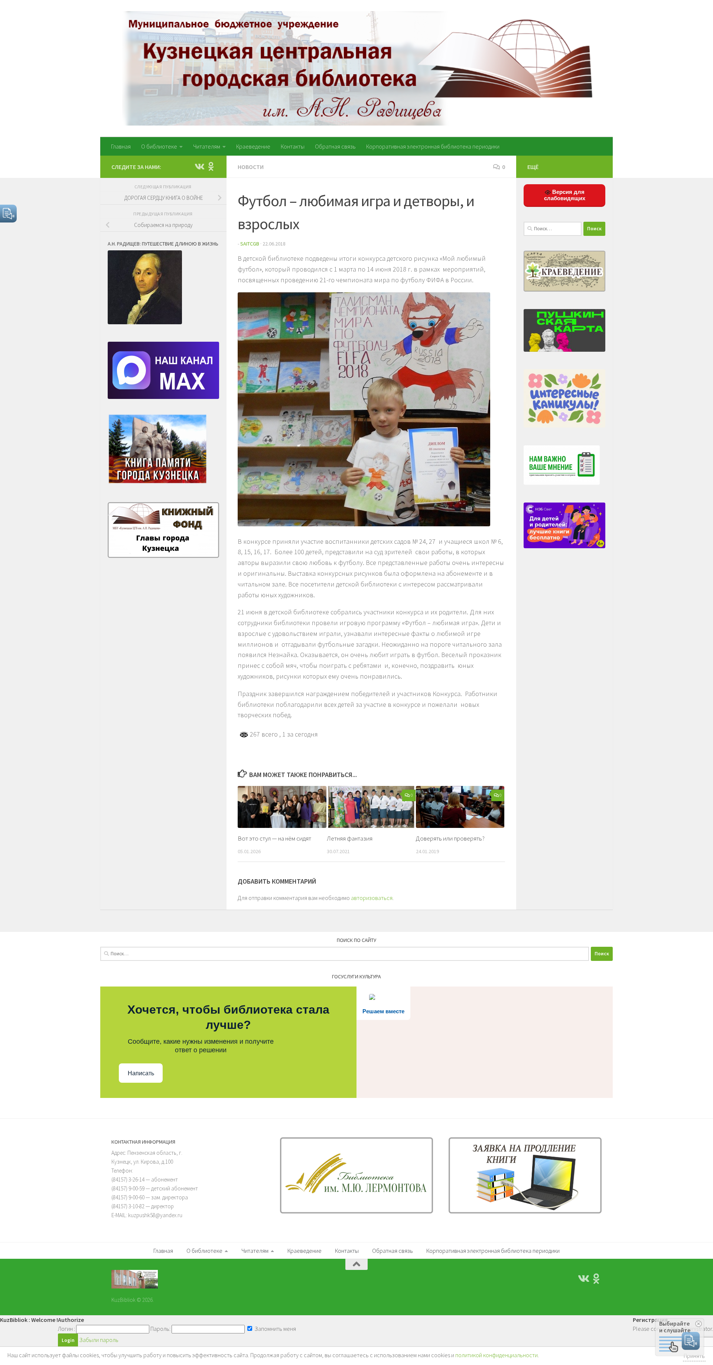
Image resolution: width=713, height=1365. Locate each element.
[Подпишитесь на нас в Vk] (199, 166)
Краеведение (253, 146)
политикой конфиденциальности (496, 1355)
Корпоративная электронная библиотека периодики (432, 146)
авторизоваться (372, 897)
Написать (141, 1073)
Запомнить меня (274, 1328)
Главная (121, 146)
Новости (251, 166)
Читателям (206, 146)
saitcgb (249, 243)
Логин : (66, 1328)
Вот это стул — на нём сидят (274, 838)
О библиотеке (159, 146)
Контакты (293, 146)
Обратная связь (335, 146)
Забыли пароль (98, 1339)
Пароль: (160, 1328)
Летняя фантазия (349, 838)
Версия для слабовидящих (564, 195)
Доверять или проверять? (450, 838)
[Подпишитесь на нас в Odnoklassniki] (210, 166)
